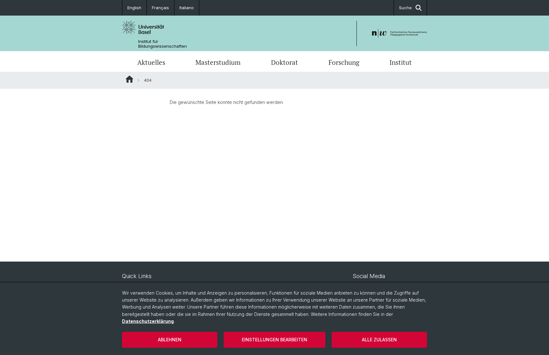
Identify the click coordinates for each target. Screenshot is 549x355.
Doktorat (284, 62)
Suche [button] (405, 7)
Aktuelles (151, 62)
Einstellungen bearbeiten (274, 339)
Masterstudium (218, 62)
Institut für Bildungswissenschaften (162, 44)
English (134, 7)
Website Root (129, 79)
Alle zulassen (379, 339)
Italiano (187, 7)
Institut (401, 62)
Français (160, 7)
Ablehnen (169, 339)
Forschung (344, 62)
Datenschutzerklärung (148, 321)
